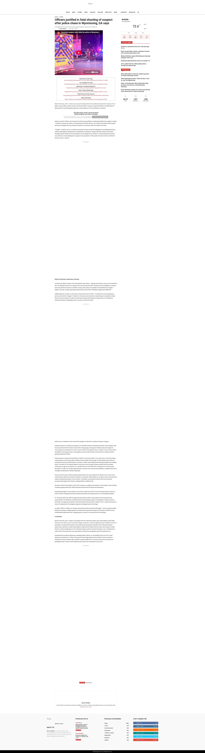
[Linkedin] (90, 686)
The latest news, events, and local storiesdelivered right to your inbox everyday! (86, 113)
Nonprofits (79, 722)
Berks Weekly (63, 28)
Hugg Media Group (100, 751)
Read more (78, 730)
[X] (83, 686)
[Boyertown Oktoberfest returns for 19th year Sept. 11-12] (96, 736)
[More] (102, 686)
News (56, 17)
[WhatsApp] (87, 686)
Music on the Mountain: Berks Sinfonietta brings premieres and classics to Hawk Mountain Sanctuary (134, 85)
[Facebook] (79, 686)
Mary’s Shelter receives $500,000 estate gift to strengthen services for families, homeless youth (82, 726)
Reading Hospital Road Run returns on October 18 (135, 60)
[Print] (98, 686)
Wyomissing (89, 682)
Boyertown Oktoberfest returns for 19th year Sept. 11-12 (82, 736)
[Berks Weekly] (58, 29)
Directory (141, 69)
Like (125, 95)
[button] (138, 12)
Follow (135, 95)
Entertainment (79, 733)
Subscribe (145, 95)
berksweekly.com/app (86, 706)
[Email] (94, 686)
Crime (61, 17)
